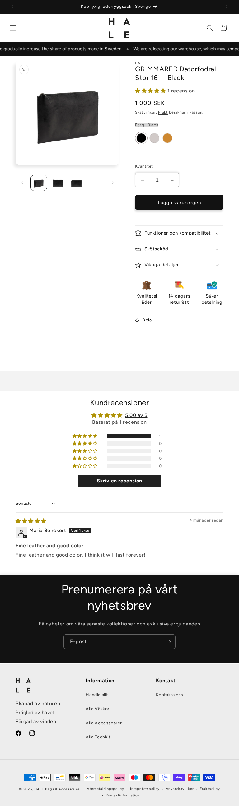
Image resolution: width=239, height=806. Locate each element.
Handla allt (97, 694)
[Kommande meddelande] (227, 7)
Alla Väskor (98, 708)
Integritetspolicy (145, 789)
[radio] (141, 138)
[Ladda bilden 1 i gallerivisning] (39, 183)
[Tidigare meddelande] (12, 7)
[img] (31, 521)
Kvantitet (144, 166)
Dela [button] (147, 320)
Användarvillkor (180, 789)
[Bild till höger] (113, 183)
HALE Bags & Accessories (57, 789)
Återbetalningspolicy (105, 789)
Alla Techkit (98, 737)
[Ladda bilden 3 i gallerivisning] (77, 183)
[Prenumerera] (168, 641)
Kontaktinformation (123, 795)
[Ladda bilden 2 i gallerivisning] (58, 183)
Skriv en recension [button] (119, 481)
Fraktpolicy (210, 789)
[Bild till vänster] (22, 183)
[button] (13, 28)
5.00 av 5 (136, 415)
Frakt (163, 112)
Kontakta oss (169, 694)
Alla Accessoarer (104, 723)
